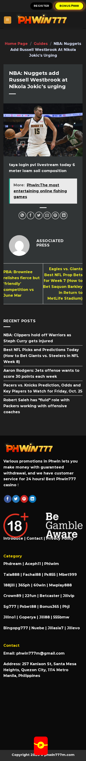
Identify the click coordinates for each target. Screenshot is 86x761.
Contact (35, 538)
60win (39, 585)
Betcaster (49, 596)
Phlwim (51, 564)
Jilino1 (9, 617)
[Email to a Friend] (47, 215)
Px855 (49, 574)
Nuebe (37, 628)
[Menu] (7, 20)
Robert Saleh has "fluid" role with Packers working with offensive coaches (36, 406)
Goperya (27, 617)
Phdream (12, 564)
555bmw (61, 617)
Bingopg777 (15, 628)
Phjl (66, 606)
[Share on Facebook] (30, 215)
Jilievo (73, 628)
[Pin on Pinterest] (55, 215)
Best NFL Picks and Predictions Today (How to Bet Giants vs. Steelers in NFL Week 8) (41, 356)
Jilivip (68, 596)
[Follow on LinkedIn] (32, 499)
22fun (30, 596)
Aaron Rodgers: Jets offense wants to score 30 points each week (41, 373)
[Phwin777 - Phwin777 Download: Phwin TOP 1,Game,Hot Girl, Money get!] (47, 20)
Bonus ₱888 (69, 5)
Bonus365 (49, 606)
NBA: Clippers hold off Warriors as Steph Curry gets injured (37, 338)
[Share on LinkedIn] (63, 215)
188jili (9, 585)
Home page (16, 43)
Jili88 (44, 617)
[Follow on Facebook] (7, 499)
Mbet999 (68, 574)
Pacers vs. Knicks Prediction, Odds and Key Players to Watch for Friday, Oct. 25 (42, 388)
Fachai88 (32, 574)
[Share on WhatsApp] (22, 215)
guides (41, 43)
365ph (24, 585)
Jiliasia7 (56, 628)
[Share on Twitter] (39, 215)
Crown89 (12, 596)
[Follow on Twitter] (16, 499)
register (41, 5)
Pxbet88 (28, 606)
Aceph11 (33, 564)
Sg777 (9, 606)
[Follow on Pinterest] (24, 499)
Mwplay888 (60, 585)
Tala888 (11, 574)
